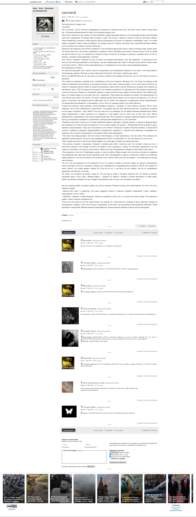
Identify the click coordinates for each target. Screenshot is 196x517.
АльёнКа (42, 133)
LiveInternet (36, 2)
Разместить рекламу (176, 510)
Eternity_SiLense (38, 119)
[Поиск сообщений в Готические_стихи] (53, 77)
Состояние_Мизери (89, 263)
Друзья (41, 8)
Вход (59, 1)
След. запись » (119, 232)
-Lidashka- (36, 111)
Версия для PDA (176, 507)
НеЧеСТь (36, 136)
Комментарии (49, 8)
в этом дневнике (39, 80)
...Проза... (36, 60)
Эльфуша (47, 138)
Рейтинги (69, 1)
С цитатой (146, 256)
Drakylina (44, 117)
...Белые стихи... (38, 62)
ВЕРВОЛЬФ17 (50, 133)
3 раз (71, 220)
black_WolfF (36, 130)
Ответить (140, 256)
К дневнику (108, 232)
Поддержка (144, 2)
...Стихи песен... (38, 64)
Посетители (47, 158)
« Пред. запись (98, 232)
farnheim (50, 130)
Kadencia (42, 120)
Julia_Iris (35, 120)
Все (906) (55, 108)
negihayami (49, 132)
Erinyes (55, 117)
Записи (35, 8)
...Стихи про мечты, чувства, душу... (44, 51)
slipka (55, 132)
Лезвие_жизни (48, 135)
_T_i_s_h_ (48, 128)
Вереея (35, 135)
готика (35, 100)
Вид (147, 2)
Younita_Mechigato (39, 128)
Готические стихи (34, 11)
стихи (39, 100)
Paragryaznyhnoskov (40, 124)
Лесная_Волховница (90, 308)
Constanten (36, 116)
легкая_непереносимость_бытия (94, 383)
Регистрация (51, 1)
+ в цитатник (84, 17)
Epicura (50, 117)
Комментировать (68, 232)
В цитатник (153, 256)
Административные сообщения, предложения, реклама (43, 67)
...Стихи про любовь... (40, 55)
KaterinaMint (49, 120)
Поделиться (151, 226)
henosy (35, 132)
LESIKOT (36, 122)
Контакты (176, 509)
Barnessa (46, 114)
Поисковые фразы (50, 159)
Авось (79, 1)
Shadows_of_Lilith (38, 125)
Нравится (143, 226)
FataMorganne (48, 119)
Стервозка (42, 136)
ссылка (101, 243)
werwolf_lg (36, 133)
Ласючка (41, 135)
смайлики (80, 450)
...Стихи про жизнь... (39, 59)
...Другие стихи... (38, 57)
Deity (47, 116)
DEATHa (43, 116)
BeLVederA (52, 114)
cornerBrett (44, 130)
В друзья (46, 36)
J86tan (55, 119)
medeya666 (41, 132)
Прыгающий (87, 240)
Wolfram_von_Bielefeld (40, 127)
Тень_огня (49, 136)
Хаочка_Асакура (38, 138)
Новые (154, 232)
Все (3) (56, 97)
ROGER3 (50, 124)
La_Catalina (43, 122)
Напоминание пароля (91, 447)
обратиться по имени (99, 240)
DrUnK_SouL (37, 117)
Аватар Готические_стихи (44, 24)
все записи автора (86, 20)
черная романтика (47, 100)
